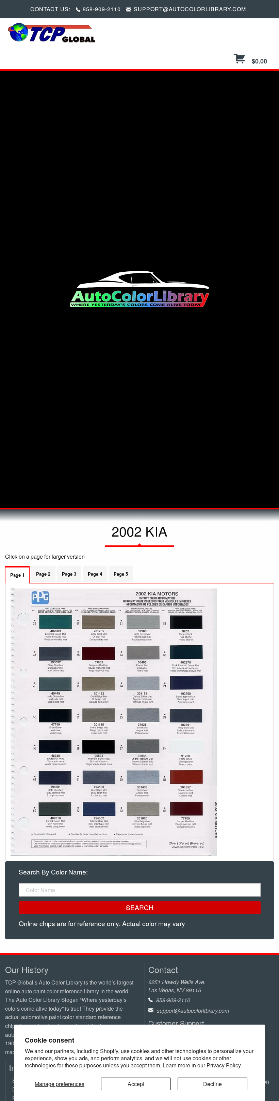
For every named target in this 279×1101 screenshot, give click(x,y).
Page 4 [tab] (95, 574)
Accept (136, 1084)
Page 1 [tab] (17, 575)
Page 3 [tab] (69, 574)
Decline (212, 1084)
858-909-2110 (102, 9)
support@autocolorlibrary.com (193, 1010)
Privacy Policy (224, 1065)
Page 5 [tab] (121, 574)
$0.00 (258, 61)
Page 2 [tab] (43, 574)
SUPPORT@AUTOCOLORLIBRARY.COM (190, 9)
